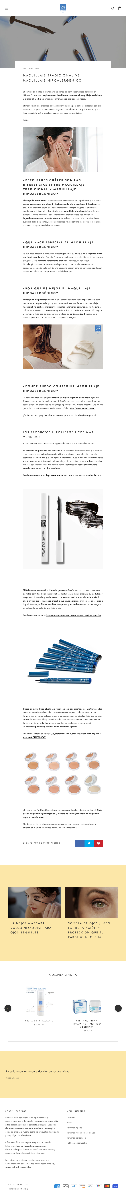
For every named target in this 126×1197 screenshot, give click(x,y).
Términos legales (74, 1127)
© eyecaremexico (18, 1184)
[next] (118, 1008)
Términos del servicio (76, 1137)
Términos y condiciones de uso (81, 1132)
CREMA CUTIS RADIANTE (39, 1020)
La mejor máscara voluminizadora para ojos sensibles (31, 927)
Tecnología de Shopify (18, 1188)
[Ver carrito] (119, 8)
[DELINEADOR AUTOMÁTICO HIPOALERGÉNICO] (63, 662)
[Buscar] (113, 8)
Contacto (71, 1117)
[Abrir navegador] (6, 8)
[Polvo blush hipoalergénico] (63, 773)
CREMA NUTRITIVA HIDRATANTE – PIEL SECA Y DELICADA (87, 1023)
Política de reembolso (77, 1142)
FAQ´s (69, 1122)
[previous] (7, 1008)
